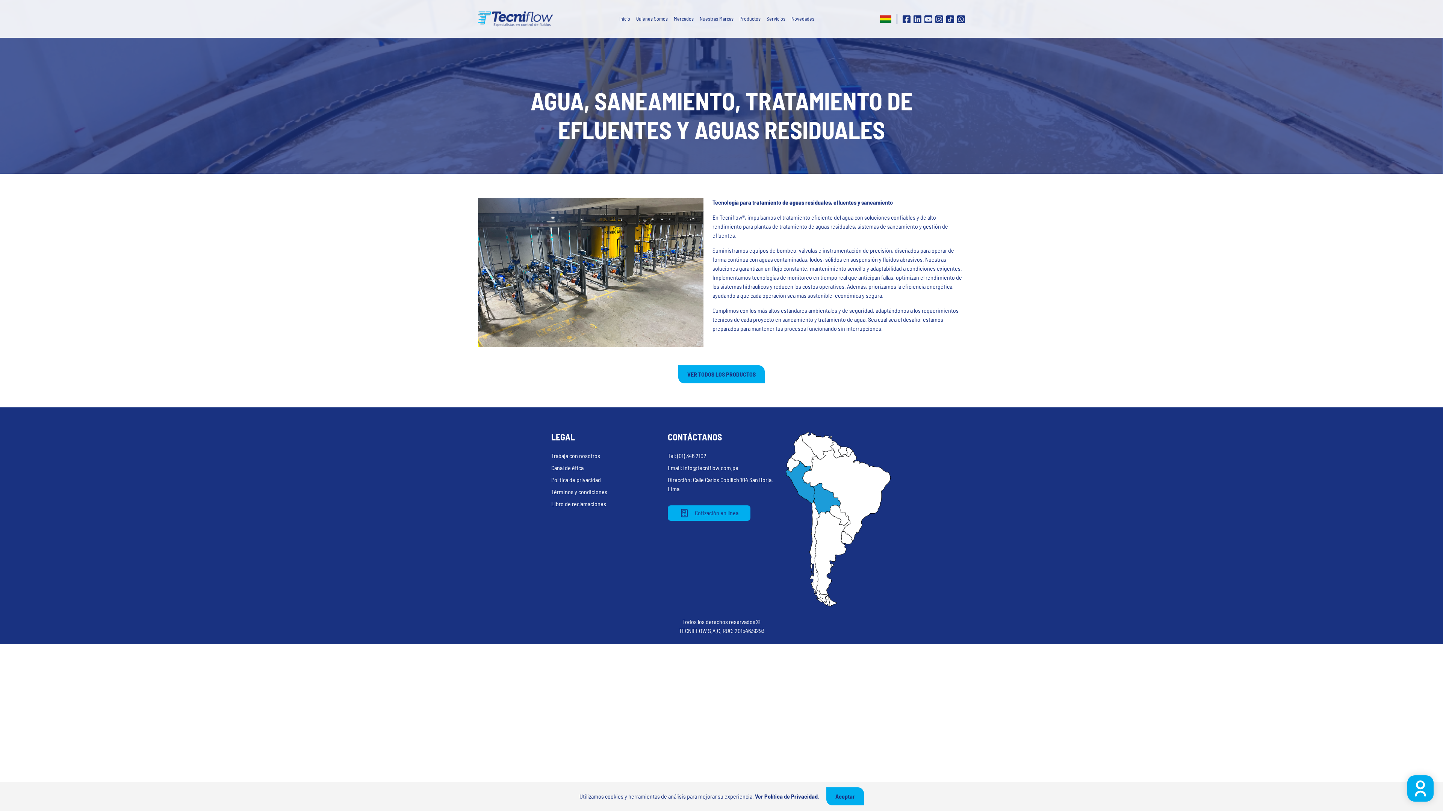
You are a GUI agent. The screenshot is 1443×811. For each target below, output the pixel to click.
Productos (750, 18)
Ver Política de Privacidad (786, 796)
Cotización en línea (716, 512)
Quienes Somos (652, 18)
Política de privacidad (576, 479)
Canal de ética (567, 467)
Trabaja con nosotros (575, 455)
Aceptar (845, 796)
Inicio (624, 18)
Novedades (802, 18)
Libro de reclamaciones (578, 503)
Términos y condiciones (579, 491)
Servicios (776, 18)
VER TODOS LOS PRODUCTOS (721, 374)
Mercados (684, 18)
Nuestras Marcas (717, 18)
